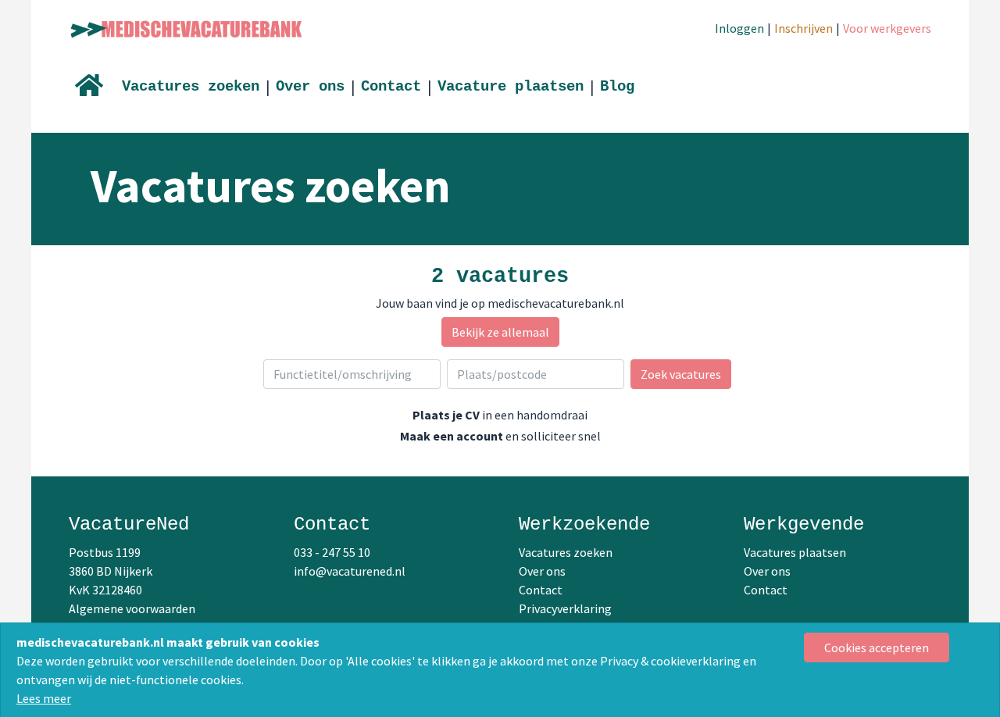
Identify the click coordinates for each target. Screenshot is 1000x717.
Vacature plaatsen (511, 86)
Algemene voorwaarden (132, 608)
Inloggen (739, 28)
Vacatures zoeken (190, 86)
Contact (391, 86)
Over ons (310, 86)
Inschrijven (803, 28)
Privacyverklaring (565, 608)
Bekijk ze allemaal (500, 332)
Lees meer (43, 698)
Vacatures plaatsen (795, 552)
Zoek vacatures (681, 374)
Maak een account (451, 436)
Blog (617, 86)
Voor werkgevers (887, 28)
